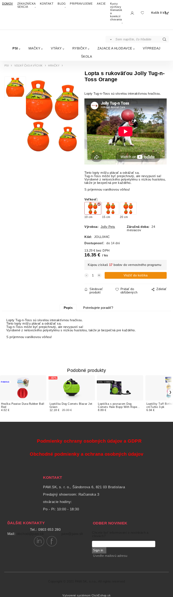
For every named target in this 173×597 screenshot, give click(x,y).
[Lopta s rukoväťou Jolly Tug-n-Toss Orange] (52, 116)
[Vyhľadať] (110, 39)
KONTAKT (47, 3)
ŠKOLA (86, 56)
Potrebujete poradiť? (98, 307)
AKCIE (101, 3)
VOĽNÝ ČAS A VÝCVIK (28, 65)
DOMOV (7, 3)
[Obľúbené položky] (142, 12)
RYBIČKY (79, 48)
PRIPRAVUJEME (81, 3)
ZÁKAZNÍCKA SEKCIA (26, 5)
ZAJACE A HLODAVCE (114, 48)
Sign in (98, 550)
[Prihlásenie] (132, 13)
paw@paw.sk (72, 534)
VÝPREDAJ (152, 48)
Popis (68, 307)
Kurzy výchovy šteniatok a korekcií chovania (116, 11)
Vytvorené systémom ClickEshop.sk (86, 595)
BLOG (62, 3)
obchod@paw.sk (30, 534)
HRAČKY (53, 65)
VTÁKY (56, 48)
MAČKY (34, 48)
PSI (15, 48)
